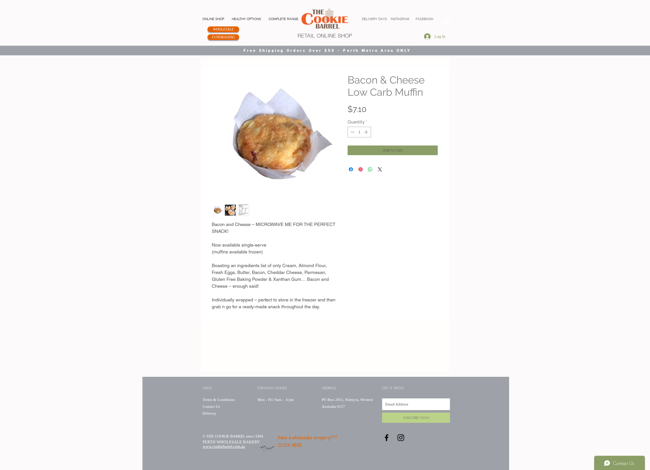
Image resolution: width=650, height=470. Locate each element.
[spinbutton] (359, 132)
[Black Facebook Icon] (386, 437)
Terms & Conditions (219, 400)
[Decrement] (352, 132)
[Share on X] (380, 169)
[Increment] (366, 132)
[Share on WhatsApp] (370, 169)
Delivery (209, 413)
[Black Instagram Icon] (400, 437)
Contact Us (211, 406)
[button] (447, 20)
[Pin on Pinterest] (361, 169)
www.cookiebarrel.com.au (224, 446)
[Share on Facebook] (351, 169)
